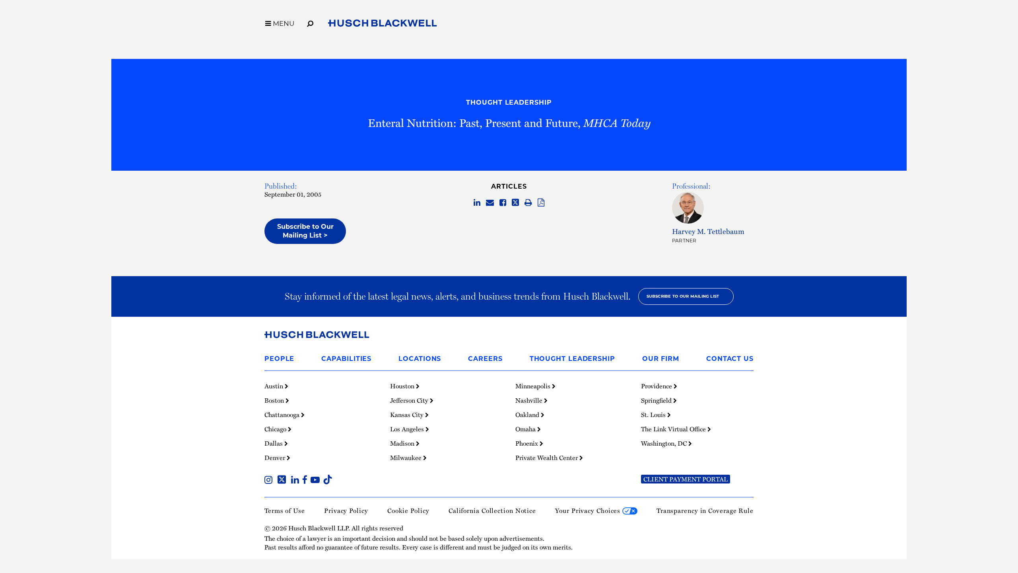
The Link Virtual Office (674, 429)
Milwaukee (406, 457)
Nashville (529, 400)
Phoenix (527, 443)
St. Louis (654, 414)
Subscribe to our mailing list (683, 296)
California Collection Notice (492, 510)
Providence (657, 386)
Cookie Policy (408, 510)
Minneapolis (533, 386)
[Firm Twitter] (283, 480)
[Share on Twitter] (515, 203)
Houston (403, 386)
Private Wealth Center (547, 457)
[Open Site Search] (310, 22)
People (279, 359)
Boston (275, 400)
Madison (403, 443)
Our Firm (660, 359)
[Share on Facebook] (502, 203)
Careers (485, 359)
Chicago (276, 429)
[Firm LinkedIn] (296, 480)
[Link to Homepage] (382, 24)
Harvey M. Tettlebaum (708, 231)
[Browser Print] (528, 203)
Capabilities (346, 359)
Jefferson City (410, 400)
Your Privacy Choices (588, 510)
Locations (419, 359)
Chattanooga (282, 414)
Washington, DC (664, 443)
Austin (274, 386)
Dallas (274, 443)
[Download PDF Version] (541, 203)
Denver (275, 457)
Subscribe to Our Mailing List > (305, 231)
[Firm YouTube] (317, 480)
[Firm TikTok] (327, 480)
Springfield (657, 400)
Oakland (528, 414)
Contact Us (730, 359)
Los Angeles (407, 429)
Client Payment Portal (685, 479)
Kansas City (407, 414)
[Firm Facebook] (306, 480)
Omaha (526, 429)
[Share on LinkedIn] (477, 203)
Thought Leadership (509, 102)
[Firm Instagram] (270, 480)
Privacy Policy (346, 510)
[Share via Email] (490, 203)
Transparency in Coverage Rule (705, 510)
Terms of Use (284, 510)
